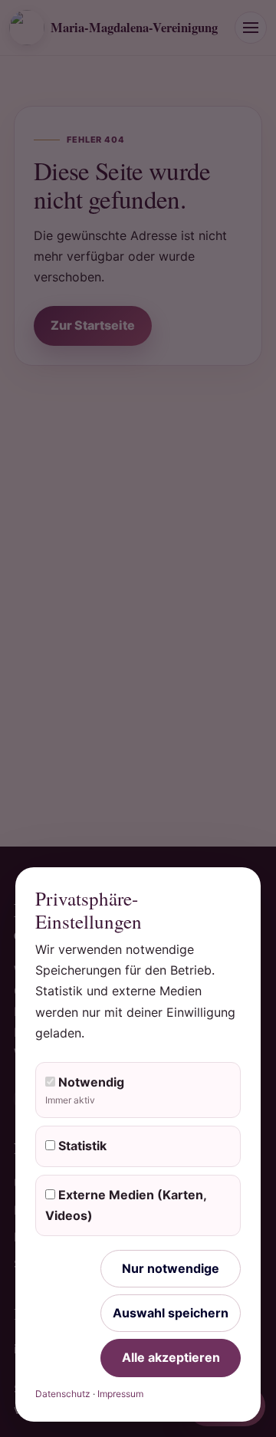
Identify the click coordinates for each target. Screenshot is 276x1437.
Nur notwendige (170, 1268)
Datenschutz (62, 1393)
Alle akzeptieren (171, 1357)
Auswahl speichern (170, 1312)
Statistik (81, 1145)
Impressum (120, 1393)
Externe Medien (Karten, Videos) (126, 1205)
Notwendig (84, 1090)
